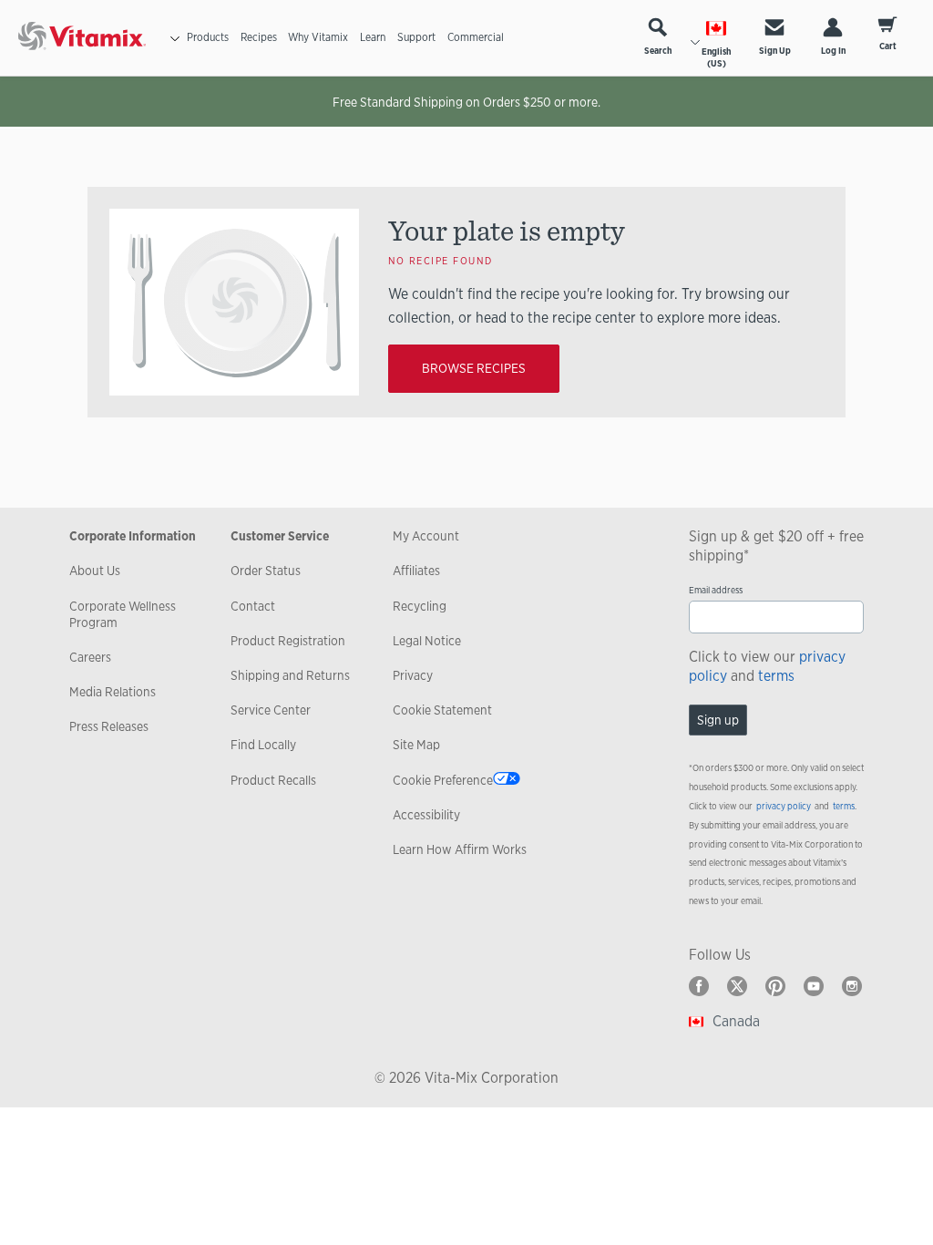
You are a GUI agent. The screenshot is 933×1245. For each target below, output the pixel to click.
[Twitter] (737, 986)
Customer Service (280, 536)
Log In (833, 51)
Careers (90, 657)
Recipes (259, 37)
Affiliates (416, 570)
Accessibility (426, 815)
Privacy (413, 675)
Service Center (271, 710)
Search (658, 51)
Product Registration (288, 641)
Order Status (266, 570)
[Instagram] (852, 986)
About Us (94, 570)
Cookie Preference (443, 780)
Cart (888, 46)
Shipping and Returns (290, 675)
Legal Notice (427, 641)
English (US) (716, 57)
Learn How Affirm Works (460, 849)
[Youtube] (814, 986)
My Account (426, 536)
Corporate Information (132, 536)
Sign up (718, 720)
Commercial (475, 37)
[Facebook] (699, 986)
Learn (372, 37)
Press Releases (109, 726)
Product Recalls (273, 780)
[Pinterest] (775, 986)
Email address (716, 590)
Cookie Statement (442, 710)
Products (208, 37)
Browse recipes (474, 368)
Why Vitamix (318, 37)
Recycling (419, 606)
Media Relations (112, 692)
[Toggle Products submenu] (175, 38)
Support (416, 37)
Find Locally (263, 744)
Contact (253, 606)
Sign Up (775, 51)
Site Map (416, 744)
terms (776, 675)
